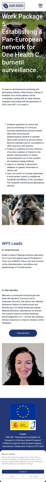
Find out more (23, 333)
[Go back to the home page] (13, 6)
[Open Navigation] (40, 5)
